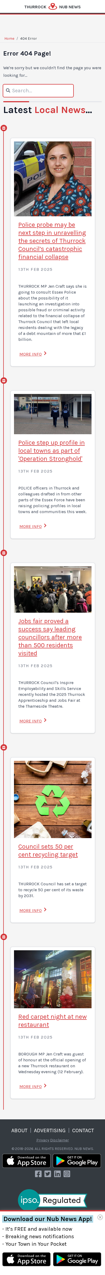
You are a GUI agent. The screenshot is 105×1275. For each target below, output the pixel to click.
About (19, 1130)
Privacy (42, 1140)
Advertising (50, 1130)
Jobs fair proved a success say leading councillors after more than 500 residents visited (50, 637)
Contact (83, 1130)
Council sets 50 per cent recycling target (48, 850)
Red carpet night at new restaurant (52, 1020)
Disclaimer (59, 1140)
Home (9, 38)
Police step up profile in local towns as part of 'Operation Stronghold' (51, 450)
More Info (30, 354)
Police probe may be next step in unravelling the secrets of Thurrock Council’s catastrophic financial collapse (52, 241)
